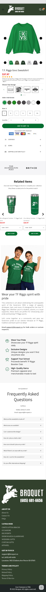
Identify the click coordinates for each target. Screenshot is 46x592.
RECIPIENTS (6, 533)
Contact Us (6, 516)
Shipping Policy (7, 575)
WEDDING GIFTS (8, 539)
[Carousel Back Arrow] (5, 38)
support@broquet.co (10, 554)
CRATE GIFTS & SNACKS (11, 527)
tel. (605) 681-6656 (9, 557)
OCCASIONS (6, 530)
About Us (5, 513)
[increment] (36, 120)
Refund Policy (7, 572)
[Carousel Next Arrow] (41, 38)
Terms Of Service (8, 578)
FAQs (4, 519)
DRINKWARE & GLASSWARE (13, 536)
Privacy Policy (7, 569)
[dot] (21, 94)
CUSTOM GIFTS (8, 542)
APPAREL (5, 545)
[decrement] (11, 120)
